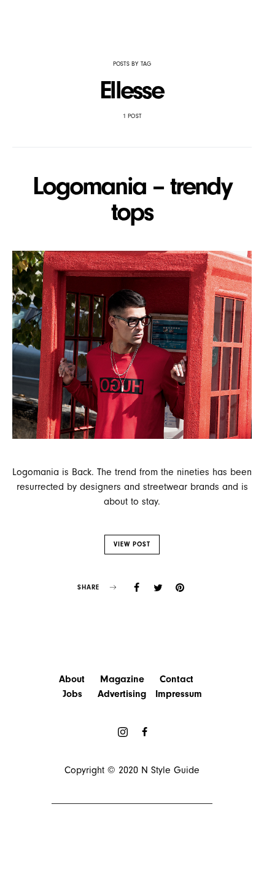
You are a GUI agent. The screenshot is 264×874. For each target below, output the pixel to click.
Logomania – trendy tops (132, 199)
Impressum (178, 693)
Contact (176, 679)
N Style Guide (170, 770)
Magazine (122, 679)
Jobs (72, 693)
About (72, 679)
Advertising (122, 693)
